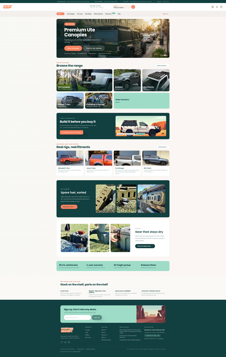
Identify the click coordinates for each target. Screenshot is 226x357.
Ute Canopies (71, 14)
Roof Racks (88, 14)
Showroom (110, 14)
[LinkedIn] (65, 342)
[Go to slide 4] (166, 55)
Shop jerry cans (69, 207)
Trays (86, 332)
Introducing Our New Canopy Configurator (130, 340)
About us (103, 337)
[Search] (133, 7)
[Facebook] (61, 342)
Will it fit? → (166, 14)
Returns (103, 332)
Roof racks (88, 337)
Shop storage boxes (145, 246)
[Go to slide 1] (161, 55)
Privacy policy (80, 349)
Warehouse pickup (106, 340)
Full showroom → (163, 147)
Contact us (104, 335)
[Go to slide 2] (162, 55)
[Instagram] (68, 342)
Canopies (87, 330)
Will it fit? (103, 330)
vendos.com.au (77, 351)
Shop (59, 14)
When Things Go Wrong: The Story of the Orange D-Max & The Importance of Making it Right (130, 331)
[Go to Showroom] (213, 7)
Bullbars (87, 335)
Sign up (97, 317)
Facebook (160, 338)
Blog (119, 14)
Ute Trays (80, 14)
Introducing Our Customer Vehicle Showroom (128, 336)
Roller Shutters (98, 14)
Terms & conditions (90, 349)
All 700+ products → (162, 65)
